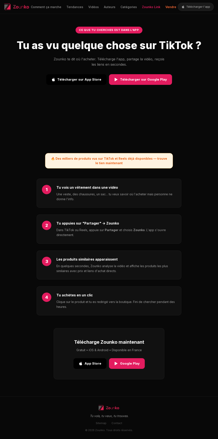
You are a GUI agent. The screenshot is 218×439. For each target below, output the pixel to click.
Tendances (74, 7)
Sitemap (101, 423)
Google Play (130, 363)
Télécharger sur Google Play (143, 79)
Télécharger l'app (198, 6)
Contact (117, 423)
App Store (93, 363)
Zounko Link (151, 7)
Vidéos (93, 7)
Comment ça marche (46, 7)
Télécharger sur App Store (79, 79)
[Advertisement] (109, 123)
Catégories (128, 7)
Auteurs (109, 7)
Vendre (170, 7)
